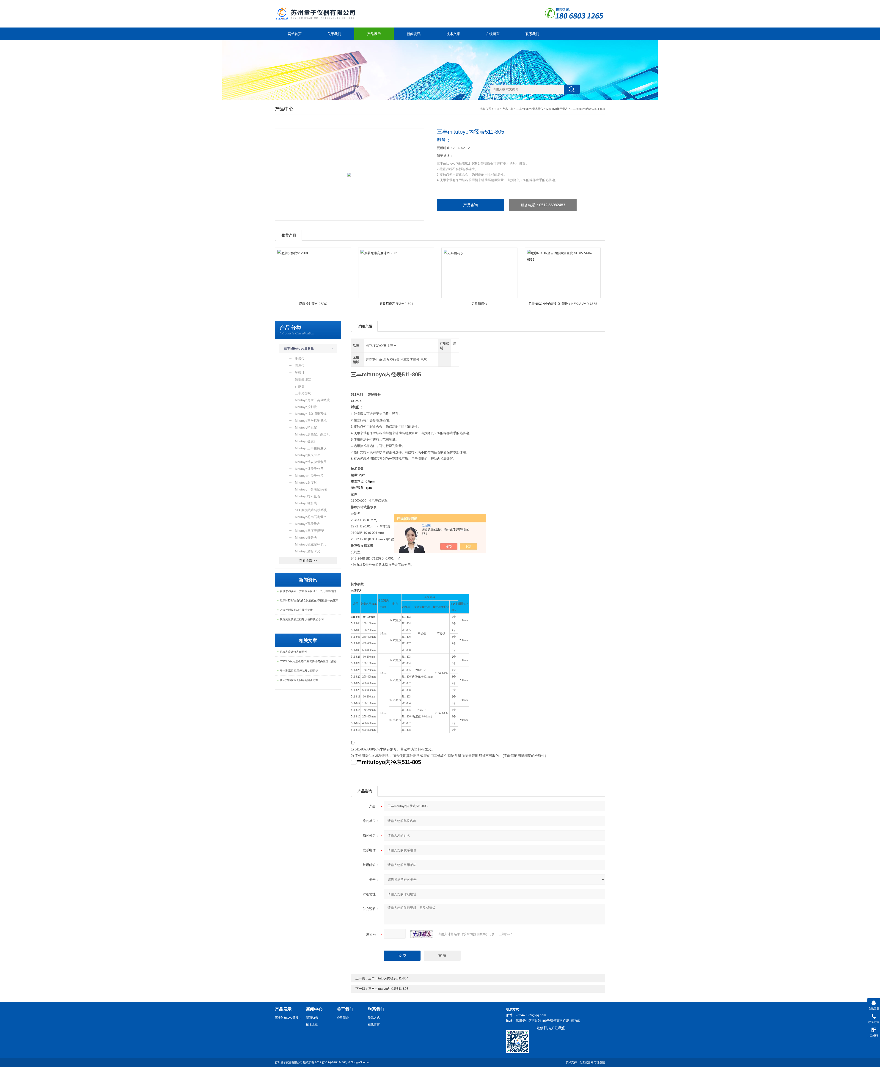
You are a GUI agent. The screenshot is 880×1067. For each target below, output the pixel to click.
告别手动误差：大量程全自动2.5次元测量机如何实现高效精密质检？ (310, 591)
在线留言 (493, 34)
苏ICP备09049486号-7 (336, 1062)
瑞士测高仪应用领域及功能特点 (299, 670)
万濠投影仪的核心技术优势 (296, 610)
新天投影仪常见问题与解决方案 (299, 680)
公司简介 (343, 1017)
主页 (496, 108)
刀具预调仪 (479, 304)
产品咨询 (470, 205)
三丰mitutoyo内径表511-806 (388, 988)
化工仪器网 (586, 1062)
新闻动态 (312, 1017)
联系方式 (374, 1017)
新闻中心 (314, 1009)
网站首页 (295, 34)
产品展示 (374, 34)
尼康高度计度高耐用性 (293, 651)
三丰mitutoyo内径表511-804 (388, 978)
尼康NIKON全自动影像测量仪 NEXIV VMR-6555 (562, 304)
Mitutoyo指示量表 (557, 108)
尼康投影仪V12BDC (313, 304)
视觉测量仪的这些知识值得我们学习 (302, 619)
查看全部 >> (308, 560)
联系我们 (532, 34)
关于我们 (334, 34)
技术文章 (453, 34)
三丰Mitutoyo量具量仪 (529, 108)
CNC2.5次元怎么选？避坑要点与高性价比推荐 (308, 661)
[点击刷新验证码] (421, 934)
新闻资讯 (414, 34)
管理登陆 (599, 1062)
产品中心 (507, 108)
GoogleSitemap (360, 1062)
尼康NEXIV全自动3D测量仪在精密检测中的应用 (309, 600)
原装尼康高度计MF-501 (396, 304)
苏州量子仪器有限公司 (288, 1062)
